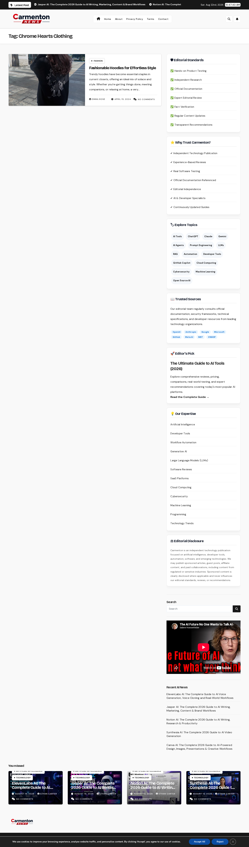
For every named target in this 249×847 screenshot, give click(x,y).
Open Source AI (181, 280)
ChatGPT (193, 236)
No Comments (146, 99)
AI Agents (178, 245)
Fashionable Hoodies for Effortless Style (122, 68)
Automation (190, 254)
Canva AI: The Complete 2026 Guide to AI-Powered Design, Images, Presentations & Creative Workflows (199, 747)
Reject (220, 841)
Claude (208, 236)
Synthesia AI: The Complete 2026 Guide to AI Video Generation (212, 787)
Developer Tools (212, 254)
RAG (175, 254)
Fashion (98, 61)
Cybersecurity (181, 271)
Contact (163, 19)
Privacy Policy (134, 19)
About (119, 19)
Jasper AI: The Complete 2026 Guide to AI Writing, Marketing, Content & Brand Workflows (198, 708)
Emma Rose (98, 99)
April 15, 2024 (123, 99)
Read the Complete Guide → (189, 397)
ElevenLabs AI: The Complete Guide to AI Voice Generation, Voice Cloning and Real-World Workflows (200, 696)
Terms (150, 19)
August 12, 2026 (143, 793)
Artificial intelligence (29, 771)
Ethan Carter (48, 793)
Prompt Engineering (201, 245)
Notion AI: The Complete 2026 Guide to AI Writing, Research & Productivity (152, 787)
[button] (229, 19)
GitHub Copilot (181, 262)
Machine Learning (205, 271)
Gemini (222, 236)
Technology (23, 777)
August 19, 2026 (25, 793)
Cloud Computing (206, 262)
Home (107, 19)
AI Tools (177, 236)
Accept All (199, 841)
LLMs (221, 245)
